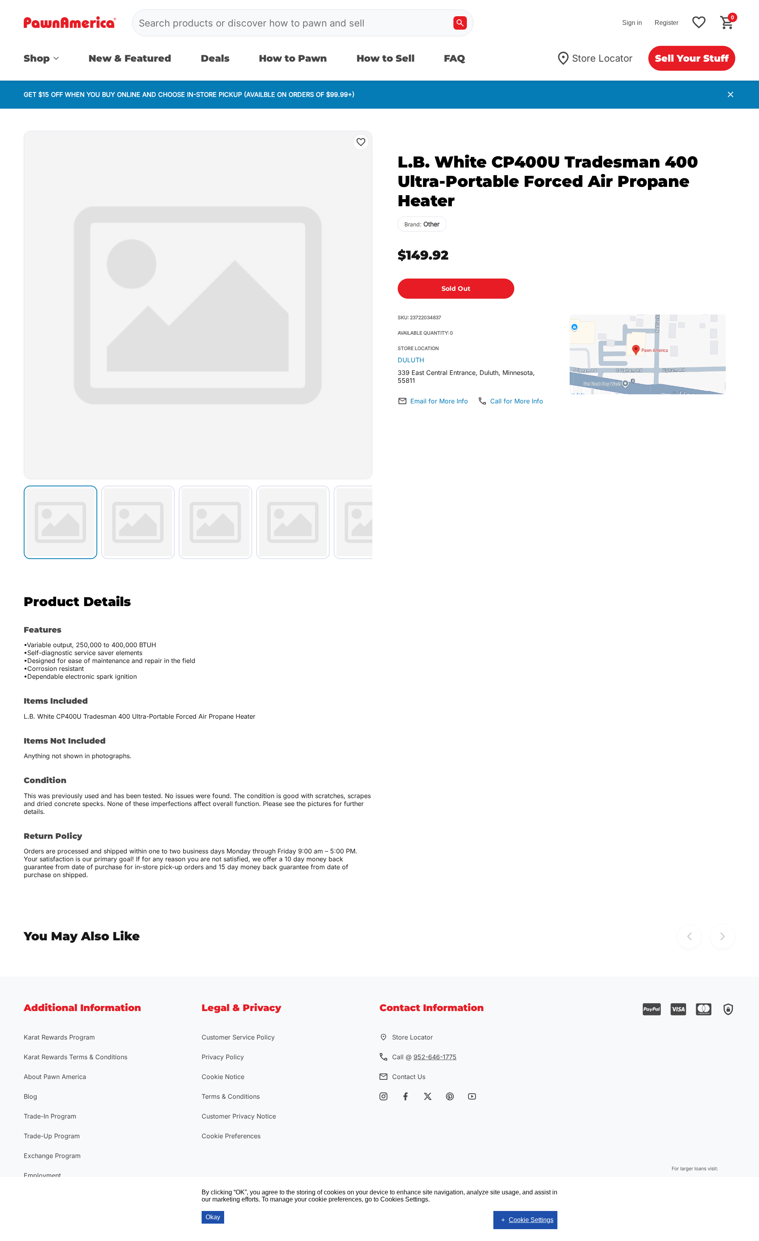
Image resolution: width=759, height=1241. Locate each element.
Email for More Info (439, 401)
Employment (42, 1175)
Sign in (632, 22)
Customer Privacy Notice (239, 1116)
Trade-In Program (50, 1116)
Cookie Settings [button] (531, 1220)
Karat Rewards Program (59, 1037)
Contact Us (408, 1077)
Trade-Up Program (52, 1136)
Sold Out (456, 288)
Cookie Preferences (231, 1136)
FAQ (454, 58)
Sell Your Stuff (692, 58)
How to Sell (386, 58)
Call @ (424, 1057)
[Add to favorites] (699, 23)
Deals (215, 58)
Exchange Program (52, 1156)
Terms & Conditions (231, 1096)
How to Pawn (293, 58)
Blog (30, 1096)
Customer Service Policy (238, 1037)
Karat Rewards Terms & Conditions (75, 1057)
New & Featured (130, 58)
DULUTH (411, 360)
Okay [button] (213, 1217)
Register (666, 22)
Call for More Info (516, 401)
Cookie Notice (223, 1077)
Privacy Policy (223, 1057)
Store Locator (602, 58)
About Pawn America (55, 1077)
